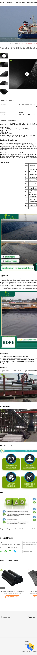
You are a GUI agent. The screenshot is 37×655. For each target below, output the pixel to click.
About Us (10, 2)
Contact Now (22, 597)
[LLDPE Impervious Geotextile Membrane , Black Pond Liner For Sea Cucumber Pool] (21, 577)
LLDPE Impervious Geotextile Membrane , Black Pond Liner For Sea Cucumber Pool (22, 592)
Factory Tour (20, 2)
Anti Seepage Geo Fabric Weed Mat (15, 529)
